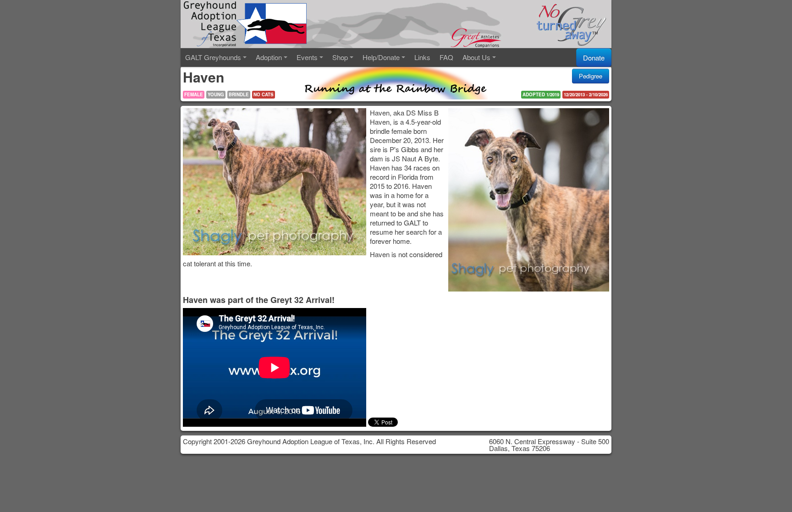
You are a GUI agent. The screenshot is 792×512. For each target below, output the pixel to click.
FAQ (446, 57)
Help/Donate (381, 57)
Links (422, 57)
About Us (476, 57)
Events (307, 57)
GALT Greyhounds (213, 57)
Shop (340, 57)
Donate (594, 57)
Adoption (269, 57)
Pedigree (590, 76)
